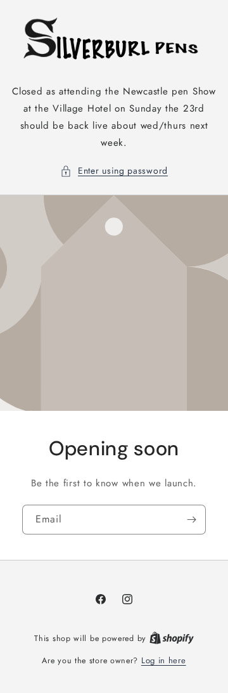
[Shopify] (171, 638)
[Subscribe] (191, 519)
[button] (114, 171)
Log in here (163, 660)
